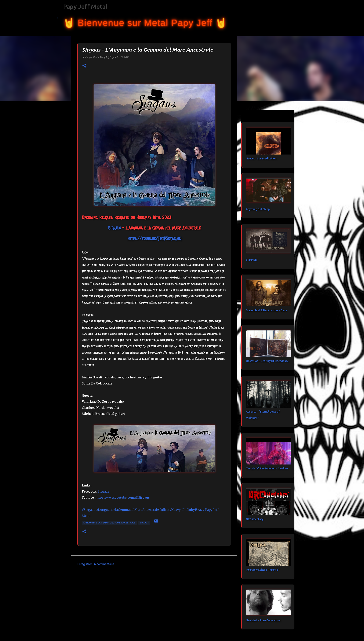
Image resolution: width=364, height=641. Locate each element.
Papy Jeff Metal (85, 6)
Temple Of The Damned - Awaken (267, 468)
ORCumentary (254, 519)
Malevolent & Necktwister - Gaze (266, 310)
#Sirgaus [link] (88, 510)
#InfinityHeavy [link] (192, 510)
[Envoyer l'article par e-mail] (156, 522)
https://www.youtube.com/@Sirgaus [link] (122, 497)
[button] (84, 65)
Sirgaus (144, 522)
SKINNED (251, 259)
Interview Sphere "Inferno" (262, 569)
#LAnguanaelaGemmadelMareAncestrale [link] (127, 510)
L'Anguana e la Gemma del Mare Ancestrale (109, 522)
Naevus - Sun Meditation (261, 158)
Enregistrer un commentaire (95, 564)
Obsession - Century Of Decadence (267, 360)
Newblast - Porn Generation (263, 620)
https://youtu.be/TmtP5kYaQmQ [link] (154, 238)
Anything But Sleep (258, 209)
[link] (114, 228)
